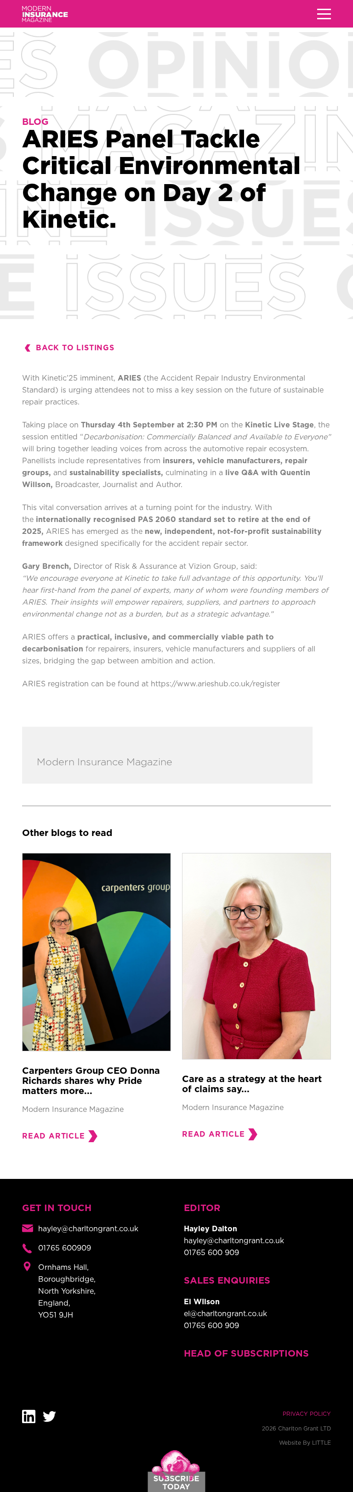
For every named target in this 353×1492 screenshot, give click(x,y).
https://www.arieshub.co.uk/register (215, 684)
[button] (324, 14)
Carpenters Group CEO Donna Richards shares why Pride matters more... (91, 1081)
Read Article (53, 1136)
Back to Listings (75, 348)
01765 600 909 (211, 1252)
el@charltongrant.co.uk (225, 1314)
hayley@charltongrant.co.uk (234, 1241)
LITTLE (321, 1443)
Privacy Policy (307, 1414)
